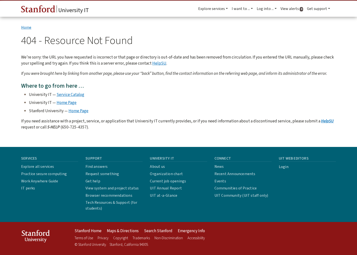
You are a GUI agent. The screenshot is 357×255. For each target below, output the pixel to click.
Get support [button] (317, 8)
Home (26, 27)
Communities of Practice (235, 188)
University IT (73, 10)
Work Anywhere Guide (39, 181)
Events (220, 181)
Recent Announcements (234, 174)
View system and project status (112, 188)
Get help (92, 181)
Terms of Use (84, 238)
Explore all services (37, 166)
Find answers (96, 166)
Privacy (103, 238)
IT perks (28, 188)
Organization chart (166, 174)
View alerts (292, 8)
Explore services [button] (211, 8)
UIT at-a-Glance (163, 195)
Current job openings (168, 181)
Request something (102, 174)
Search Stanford (158, 231)
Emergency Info (191, 231)
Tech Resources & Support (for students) (111, 205)
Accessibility (196, 238)
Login (284, 167)
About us (157, 166)
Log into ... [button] (265, 8)
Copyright (120, 238)
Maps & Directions (123, 231)
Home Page (66, 103)
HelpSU (159, 63)
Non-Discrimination (168, 238)
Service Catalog (70, 95)
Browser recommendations (108, 195)
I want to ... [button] (241, 8)
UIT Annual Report (166, 188)
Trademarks (141, 238)
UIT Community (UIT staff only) (241, 195)
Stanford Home (88, 231)
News (219, 166)
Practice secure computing (44, 174)
